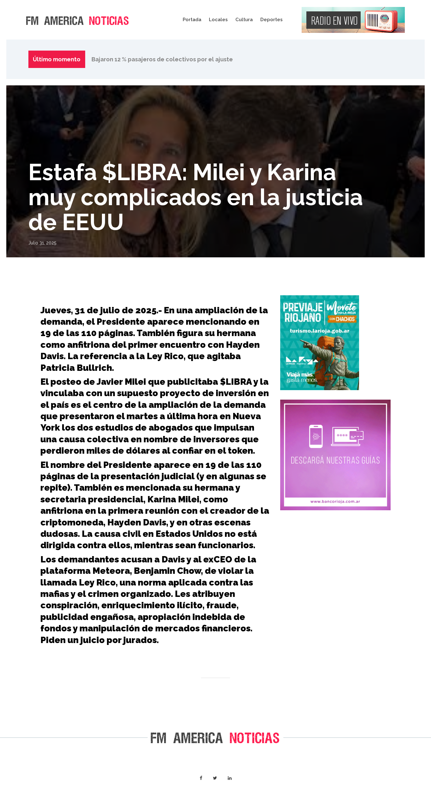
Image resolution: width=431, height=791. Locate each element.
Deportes (271, 19)
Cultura (244, 19)
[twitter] (215, 778)
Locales (218, 19)
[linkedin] (229, 778)
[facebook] (201, 778)
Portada (192, 19)
